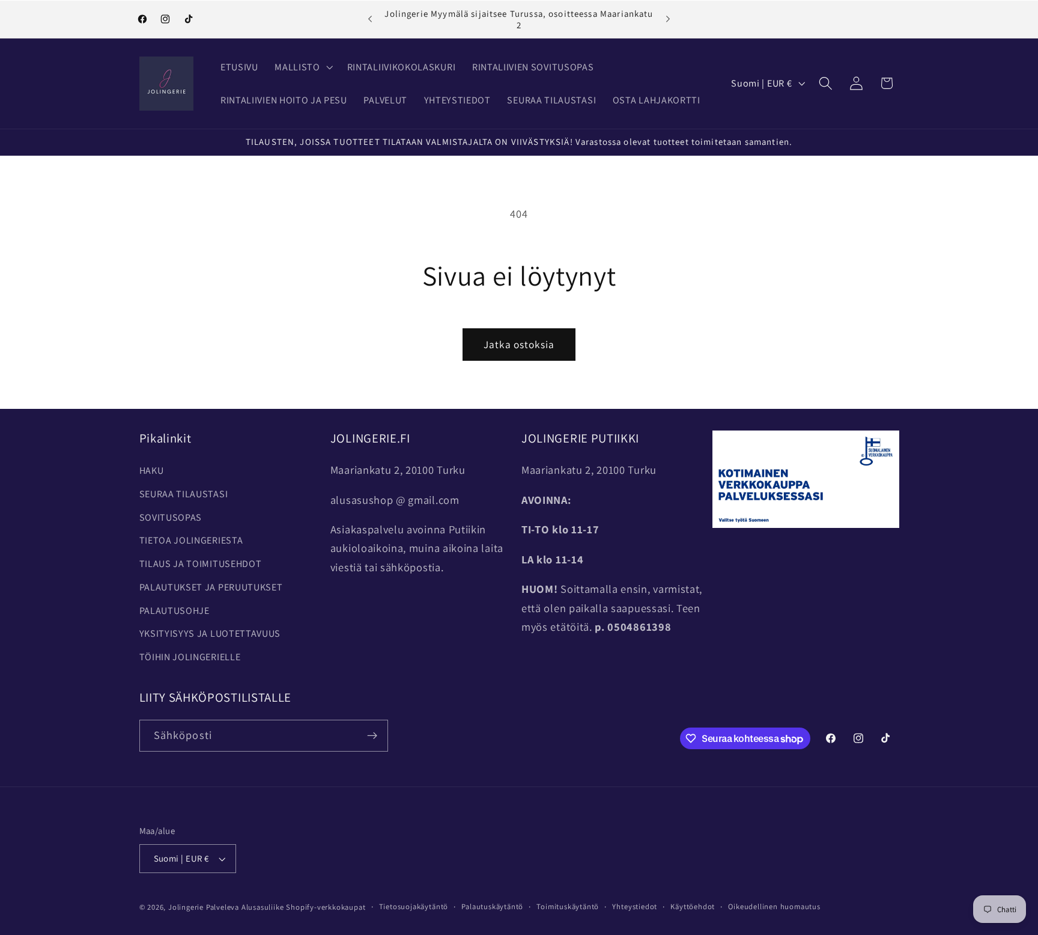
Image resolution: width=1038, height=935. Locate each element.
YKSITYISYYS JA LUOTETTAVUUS (210, 633)
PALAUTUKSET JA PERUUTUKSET (211, 587)
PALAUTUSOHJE (174, 610)
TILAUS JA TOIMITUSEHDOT (200, 563)
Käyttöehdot (692, 906)
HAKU (151, 470)
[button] (303, 67)
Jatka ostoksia (519, 344)
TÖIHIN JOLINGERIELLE (190, 657)
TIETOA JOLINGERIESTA (191, 540)
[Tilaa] (372, 736)
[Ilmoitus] (668, 19)
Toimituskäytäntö (567, 906)
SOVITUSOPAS (170, 517)
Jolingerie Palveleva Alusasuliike (226, 907)
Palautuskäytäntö (492, 906)
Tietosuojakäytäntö (414, 906)
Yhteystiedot (634, 906)
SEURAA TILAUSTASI (183, 494)
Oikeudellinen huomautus (774, 906)
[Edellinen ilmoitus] (370, 19)
